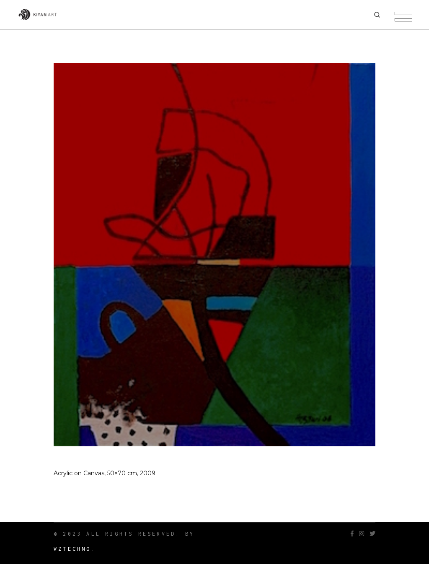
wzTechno (72, 549)
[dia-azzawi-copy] (214, 254)
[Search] (377, 14)
